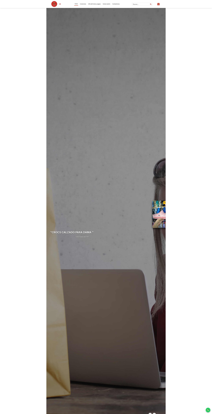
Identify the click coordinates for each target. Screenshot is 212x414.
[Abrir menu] (60, 4)
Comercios (83, 4)
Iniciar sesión (106, 4)
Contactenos (116, 4)
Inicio (76, 4)
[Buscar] (150, 4)
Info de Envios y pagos (94, 4)
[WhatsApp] (208, 410)
